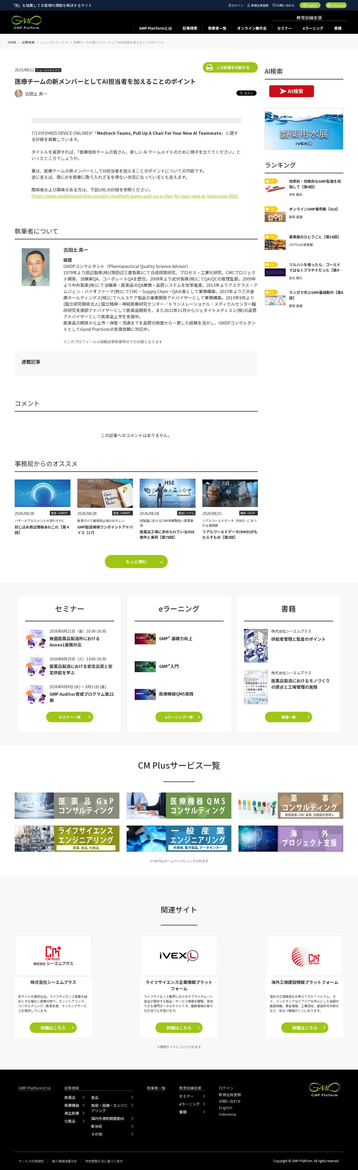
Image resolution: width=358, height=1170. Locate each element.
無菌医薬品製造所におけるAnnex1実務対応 (75, 641)
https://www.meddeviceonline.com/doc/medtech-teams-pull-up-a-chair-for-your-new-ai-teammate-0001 (134, 196)
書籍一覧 (288, 717)
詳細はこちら (53, 1028)
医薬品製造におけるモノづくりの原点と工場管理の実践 (300, 683)
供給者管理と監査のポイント (298, 639)
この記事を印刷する (232, 67)
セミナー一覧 (70, 717)
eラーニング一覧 (179, 717)
